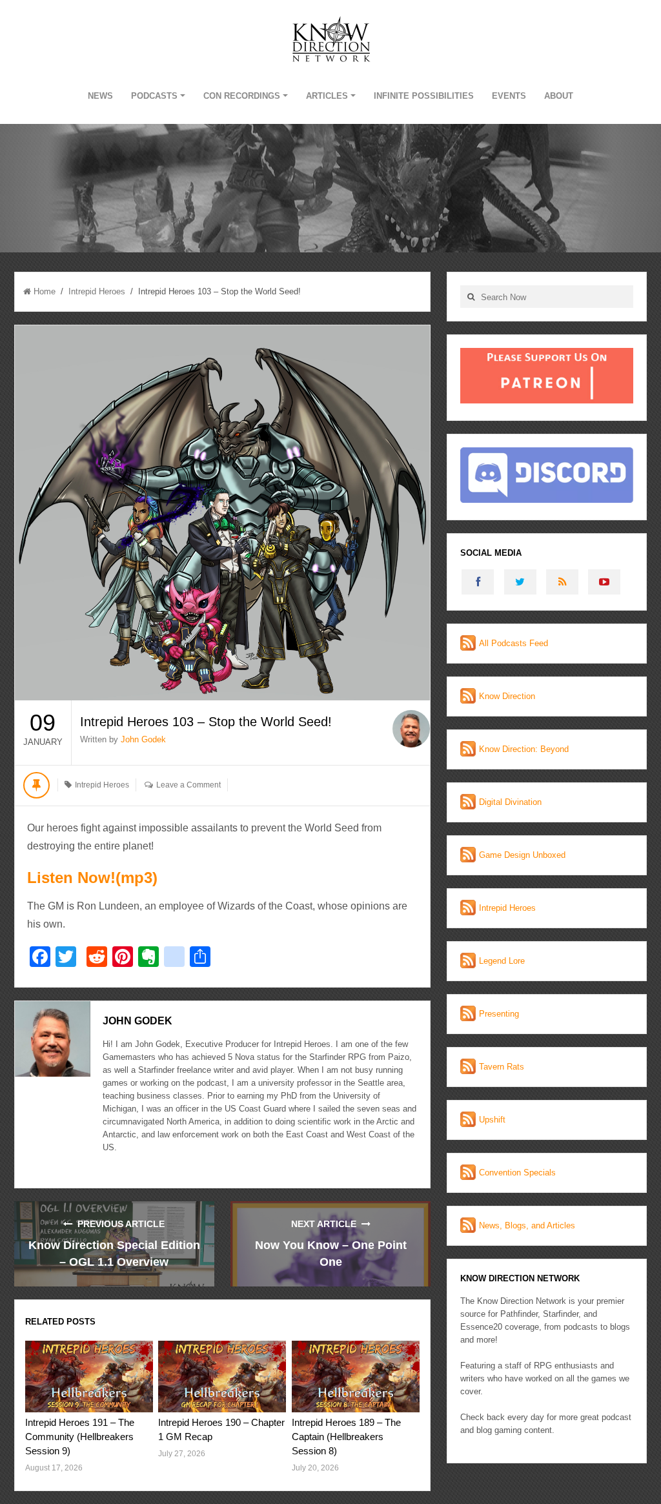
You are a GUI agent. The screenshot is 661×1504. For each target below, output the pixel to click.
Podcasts (154, 96)
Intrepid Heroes (96, 291)
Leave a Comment (188, 784)
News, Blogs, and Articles (527, 1225)
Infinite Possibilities (424, 96)
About (558, 96)
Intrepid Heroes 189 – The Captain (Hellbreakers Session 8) (346, 1436)
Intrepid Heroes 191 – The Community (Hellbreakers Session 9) (79, 1436)
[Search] (470, 296)
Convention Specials (517, 1172)
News (100, 96)
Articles (327, 96)
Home (45, 291)
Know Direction (507, 696)
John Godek (143, 739)
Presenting (499, 1014)
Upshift (492, 1119)
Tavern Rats (501, 1067)
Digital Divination (510, 802)
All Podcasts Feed (513, 643)
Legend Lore (502, 961)
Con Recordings (241, 96)
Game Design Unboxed (522, 855)
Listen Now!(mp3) (92, 877)
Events (509, 96)
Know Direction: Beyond (524, 749)
